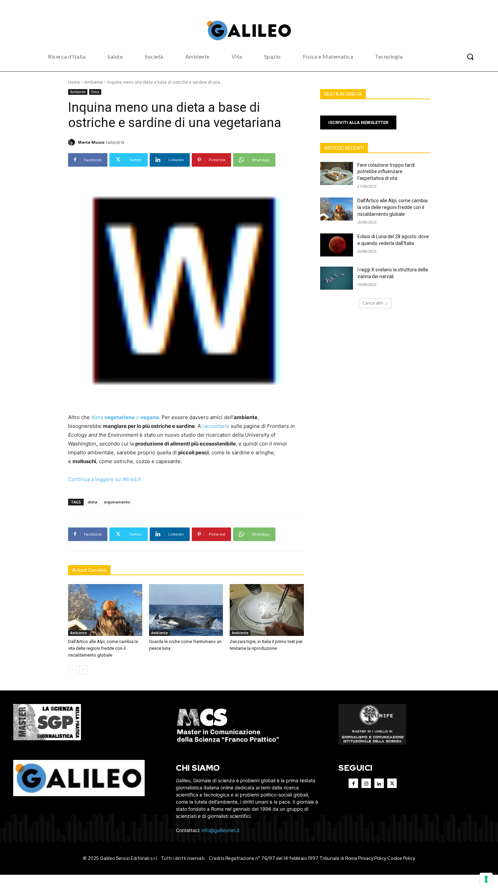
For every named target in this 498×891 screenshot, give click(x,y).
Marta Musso (91, 142)
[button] (470, 56)
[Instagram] (366, 783)
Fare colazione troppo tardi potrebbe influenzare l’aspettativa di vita (386, 171)
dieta (92, 501)
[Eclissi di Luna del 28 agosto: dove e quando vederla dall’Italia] (336, 244)
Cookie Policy (401, 858)
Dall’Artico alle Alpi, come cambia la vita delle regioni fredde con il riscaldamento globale (103, 648)
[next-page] (83, 669)
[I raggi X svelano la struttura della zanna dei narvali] (336, 278)
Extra (95, 91)
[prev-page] (72, 669)
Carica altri (372, 303)
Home (74, 82)
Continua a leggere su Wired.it (104, 479)
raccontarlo (215, 426)
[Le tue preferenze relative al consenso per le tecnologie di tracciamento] (486, 879)
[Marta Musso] (72, 142)
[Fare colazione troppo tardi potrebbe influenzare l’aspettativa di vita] (336, 173)
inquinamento (117, 501)
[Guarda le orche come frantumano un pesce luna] (186, 610)
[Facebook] (353, 783)
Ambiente (93, 82)
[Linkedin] (379, 783)
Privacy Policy (372, 858)
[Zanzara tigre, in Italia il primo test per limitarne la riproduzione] (267, 610)
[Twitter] (392, 783)
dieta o (125, 417)
